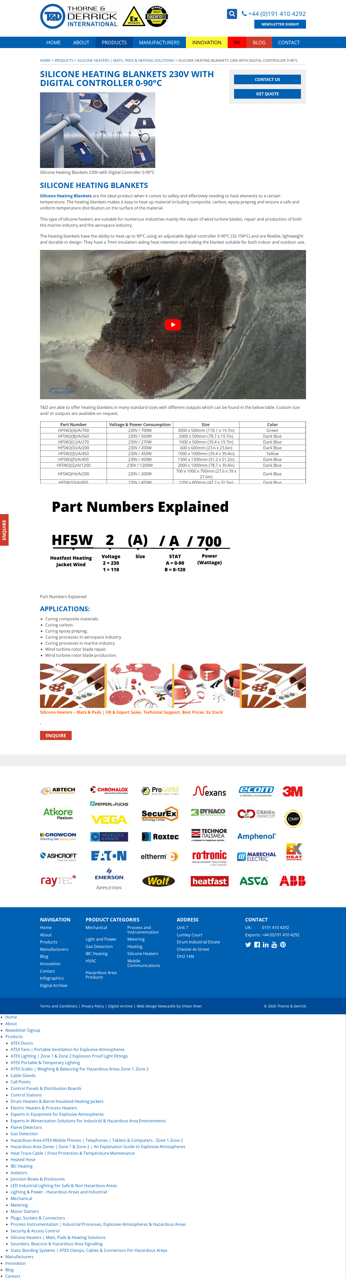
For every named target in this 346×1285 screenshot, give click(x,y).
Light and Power (101, 939)
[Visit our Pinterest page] (283, 944)
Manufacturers (159, 42)
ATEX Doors (22, 1043)
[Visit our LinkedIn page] (265, 944)
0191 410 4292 (275, 927)
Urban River (192, 1006)
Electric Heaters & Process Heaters (44, 1108)
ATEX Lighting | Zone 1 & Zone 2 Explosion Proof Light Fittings (69, 1056)
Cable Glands (23, 1075)
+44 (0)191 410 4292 (277, 13)
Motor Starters (25, 1211)
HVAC (91, 961)
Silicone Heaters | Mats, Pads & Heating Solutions (125, 60)
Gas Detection (99, 946)
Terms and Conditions (59, 1006)
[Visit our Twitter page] (248, 944)
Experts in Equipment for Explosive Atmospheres (57, 1114)
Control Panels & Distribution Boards (46, 1088)
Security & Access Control (35, 1231)
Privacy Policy (93, 1006)
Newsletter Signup (280, 24)
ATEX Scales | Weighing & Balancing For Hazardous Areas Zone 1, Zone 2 (80, 1069)
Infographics (52, 978)
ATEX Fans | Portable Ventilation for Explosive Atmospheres (68, 1049)
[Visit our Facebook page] (257, 944)
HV (237, 42)
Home (53, 42)
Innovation (206, 42)
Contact (289, 42)
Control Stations (26, 1095)
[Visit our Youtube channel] (274, 944)
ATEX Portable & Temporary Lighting (45, 1062)
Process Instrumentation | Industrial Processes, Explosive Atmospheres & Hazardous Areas (98, 1224)
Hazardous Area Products (101, 975)
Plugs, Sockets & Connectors (38, 1218)
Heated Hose (23, 1159)
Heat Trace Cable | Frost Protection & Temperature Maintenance (73, 1153)
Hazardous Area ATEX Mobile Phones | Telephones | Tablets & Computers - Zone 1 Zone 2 (97, 1140)
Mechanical (96, 927)
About (81, 42)
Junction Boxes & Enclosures (38, 1179)
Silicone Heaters (142, 953)
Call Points (21, 1082)
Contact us (267, 79)
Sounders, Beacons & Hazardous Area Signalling (57, 1244)
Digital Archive (53, 985)
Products (114, 42)
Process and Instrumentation (143, 930)
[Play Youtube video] (173, 324)
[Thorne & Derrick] (104, 16)
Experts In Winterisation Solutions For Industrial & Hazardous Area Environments (88, 1121)
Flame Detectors (26, 1127)
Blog (259, 42)
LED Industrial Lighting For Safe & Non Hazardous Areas (64, 1185)
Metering (136, 939)
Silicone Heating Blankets (66, 196)
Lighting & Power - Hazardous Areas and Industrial (59, 1192)
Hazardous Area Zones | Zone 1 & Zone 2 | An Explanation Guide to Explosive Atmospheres (98, 1146)
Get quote (267, 94)
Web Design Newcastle (156, 1006)
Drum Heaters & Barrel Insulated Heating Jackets (57, 1101)
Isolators (19, 1172)
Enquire (56, 735)
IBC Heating (97, 953)
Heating (134, 946)
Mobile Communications (143, 963)
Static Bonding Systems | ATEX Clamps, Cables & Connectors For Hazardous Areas (89, 1250)
